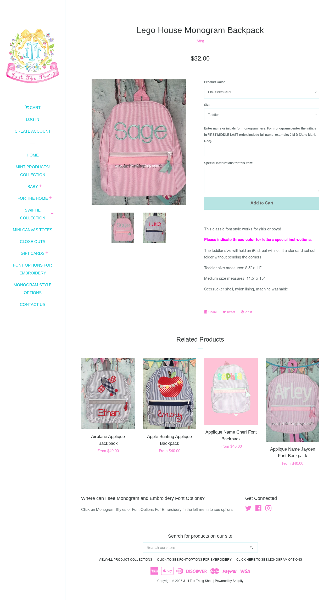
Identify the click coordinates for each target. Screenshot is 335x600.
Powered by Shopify (229, 580)
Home (33, 155)
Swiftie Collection (32, 214)
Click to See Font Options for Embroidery (194, 559)
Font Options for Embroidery (32, 269)
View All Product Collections (125, 559)
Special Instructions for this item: (228, 163)
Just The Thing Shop (198, 580)
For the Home (33, 198)
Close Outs (32, 241)
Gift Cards (32, 253)
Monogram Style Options (33, 289)
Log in (32, 119)
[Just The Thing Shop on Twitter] (248, 509)
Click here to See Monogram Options (269, 559)
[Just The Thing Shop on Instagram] (268, 509)
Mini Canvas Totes (32, 230)
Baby (32, 186)
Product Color (214, 82)
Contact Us (32, 304)
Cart (35, 107)
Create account (33, 131)
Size (207, 105)
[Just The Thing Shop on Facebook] (258, 509)
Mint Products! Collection (33, 171)
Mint (200, 41)
